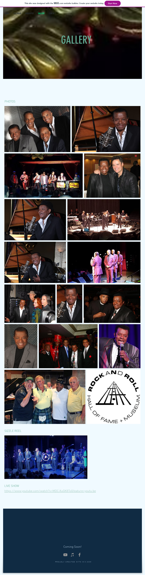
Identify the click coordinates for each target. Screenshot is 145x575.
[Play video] (45, 457)
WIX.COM (86, 562)
